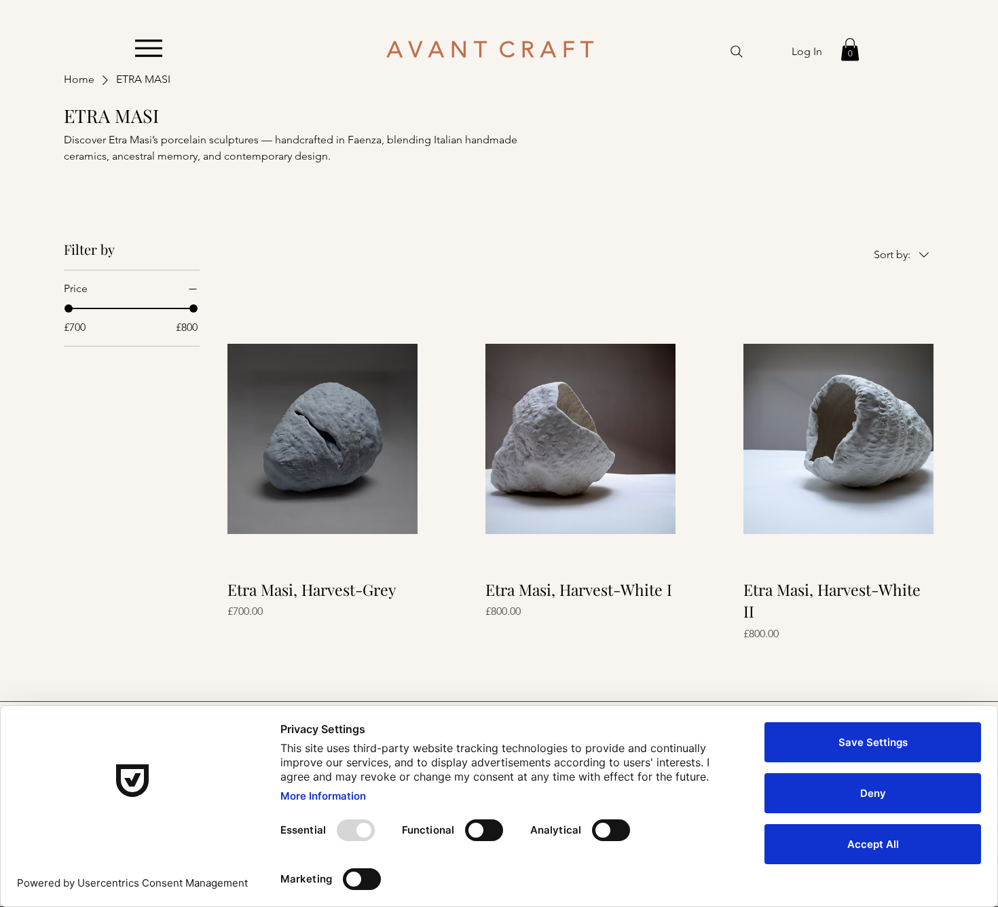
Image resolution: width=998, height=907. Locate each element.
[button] (850, 49)
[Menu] (148, 48)
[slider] (68, 308)
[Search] (736, 51)
